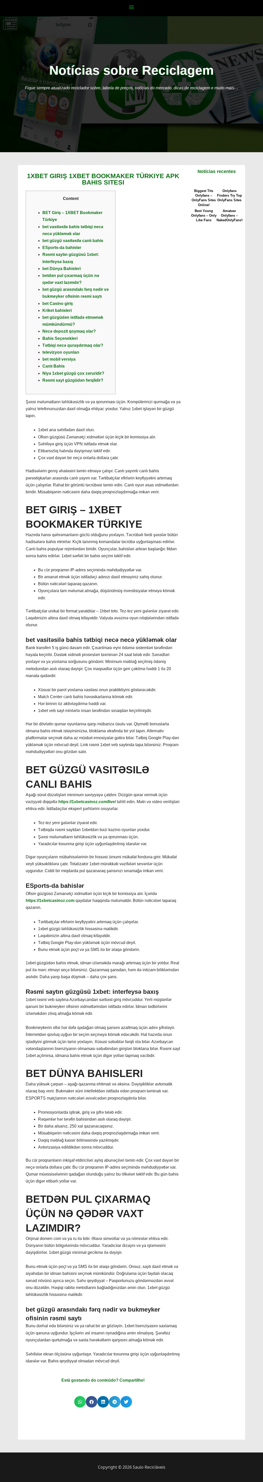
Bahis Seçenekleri (60, 338)
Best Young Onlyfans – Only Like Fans (204, 215)
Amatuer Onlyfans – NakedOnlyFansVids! (233, 215)
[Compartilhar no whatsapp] (80, 1402)
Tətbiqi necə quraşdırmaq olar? (72, 345)
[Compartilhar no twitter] (126, 1402)
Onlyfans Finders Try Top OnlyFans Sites (229, 195)
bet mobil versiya (59, 359)
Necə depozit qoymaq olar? (69, 331)
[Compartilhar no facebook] (91, 1402)
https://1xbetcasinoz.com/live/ (87, 802)
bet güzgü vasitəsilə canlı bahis (72, 240)
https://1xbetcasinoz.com (50, 900)
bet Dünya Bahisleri (61, 268)
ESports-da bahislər (61, 247)
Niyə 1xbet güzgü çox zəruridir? (73, 373)
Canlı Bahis (53, 366)
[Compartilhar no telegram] (114, 1402)
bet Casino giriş (57, 303)
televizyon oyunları (60, 352)
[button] (131, 7)
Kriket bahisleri (57, 310)
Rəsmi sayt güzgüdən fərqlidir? (72, 380)
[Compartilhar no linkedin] (103, 1402)
